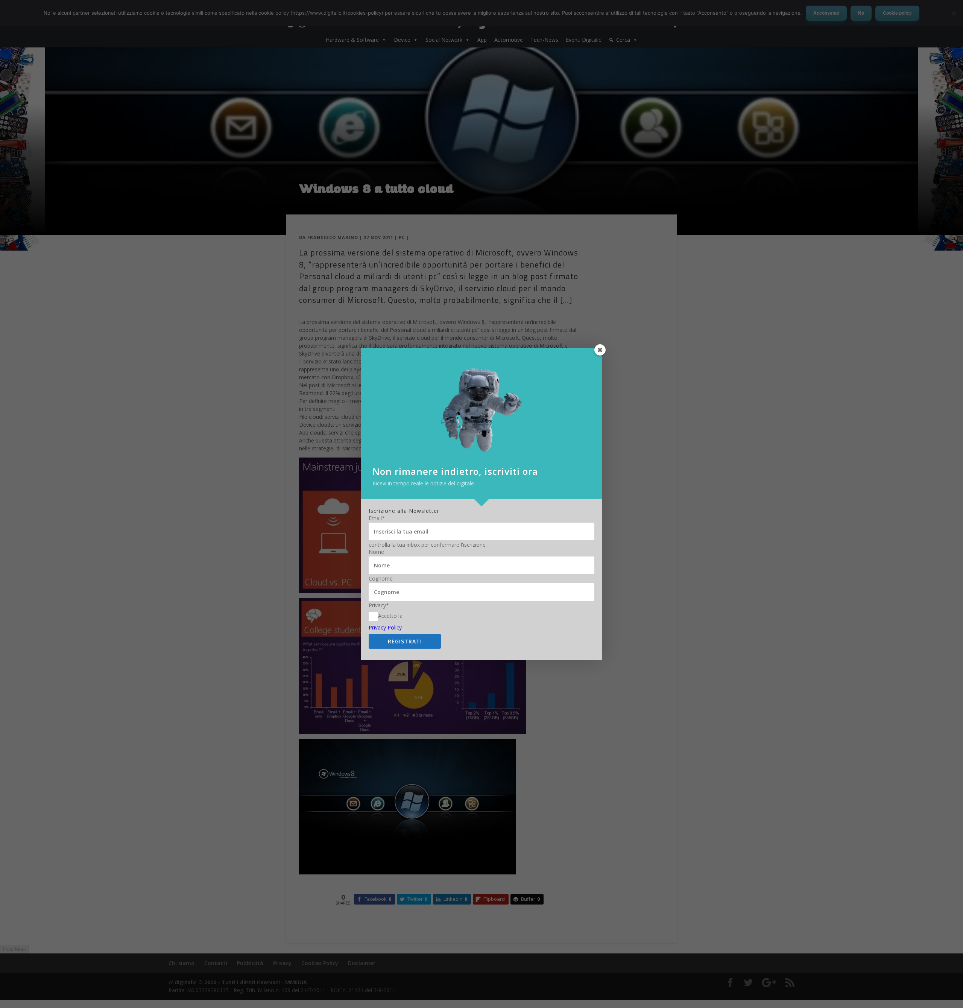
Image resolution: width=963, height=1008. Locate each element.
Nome (376, 552)
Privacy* (379, 605)
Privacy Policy (385, 627)
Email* (377, 518)
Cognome (381, 578)
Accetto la (390, 615)
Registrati (405, 641)
